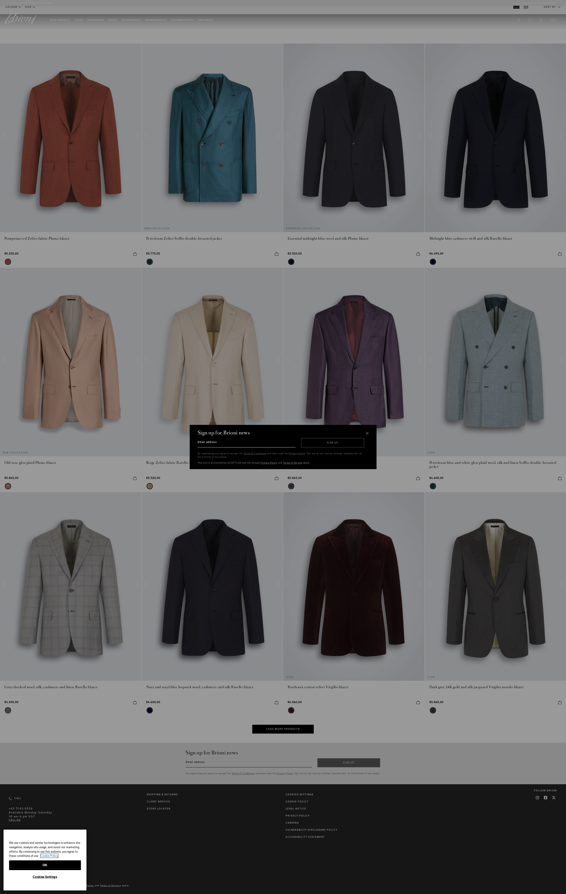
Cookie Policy (49, 855)
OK (45, 865)
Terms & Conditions (255, 453)
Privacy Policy (297, 453)
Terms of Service (292, 463)
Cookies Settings (45, 877)
